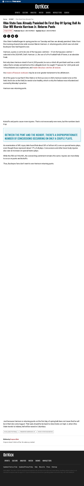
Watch (41, 12)
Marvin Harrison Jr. (28, 432)
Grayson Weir (8, 30)
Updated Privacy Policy (26, 467)
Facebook (4, 36)
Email (12, 36)
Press (48, 467)
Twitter (8, 36)
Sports (17, 12)
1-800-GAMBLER (69, 472)
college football (11, 432)
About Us (42, 467)
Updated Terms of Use (10, 467)
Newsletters (57, 12)
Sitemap (54, 467)
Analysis (33, 12)
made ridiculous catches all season (47, 68)
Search (66, 12)
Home (5, 19)
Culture (25, 12)
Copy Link (16, 36)
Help (36, 467)
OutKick (42, 6)
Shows (48, 12)
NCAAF (11, 19)
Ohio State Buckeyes (46, 432)
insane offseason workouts (17, 73)
